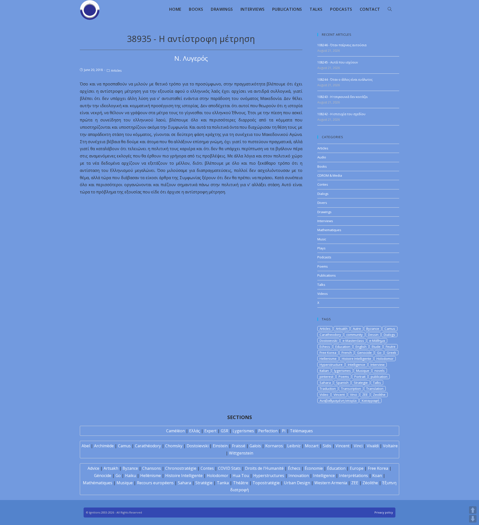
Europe (356, 468)
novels (379, 370)
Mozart (312, 446)
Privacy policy (383, 512)
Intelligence (356, 364)
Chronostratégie (180, 468)
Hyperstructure (331, 364)
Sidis (327, 446)
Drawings (324, 212)
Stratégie (204, 483)
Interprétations (353, 475)
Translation (374, 388)
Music (321, 239)
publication (379, 376)
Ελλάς (194, 431)
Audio (321, 157)
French (347, 352)
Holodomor (384, 358)
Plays (321, 248)
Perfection (268, 431)
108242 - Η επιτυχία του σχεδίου (341, 114)
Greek (391, 352)
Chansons (151, 468)
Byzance (372, 328)
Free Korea (328, 352)
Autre (357, 328)
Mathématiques (97, 483)
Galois (255, 446)
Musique (362, 370)
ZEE (365, 394)
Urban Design (297, 483)
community (354, 334)
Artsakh (342, 328)
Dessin (373, 334)
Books (322, 166)
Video (324, 394)
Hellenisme (328, 358)
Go (379, 352)
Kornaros (274, 446)
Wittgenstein (241, 453)
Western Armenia (330, 483)
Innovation (298, 475)
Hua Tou (241, 475)
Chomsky (173, 446)
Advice (93, 468)
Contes (322, 184)
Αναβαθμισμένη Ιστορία (338, 400)
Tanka (223, 483)
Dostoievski (328, 340)
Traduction (328, 388)
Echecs (325, 346)
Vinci (353, 394)
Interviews (325, 221)
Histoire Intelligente (356, 358)
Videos (322, 293)
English (361, 346)
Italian (324, 370)
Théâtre (240, 483)
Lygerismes (243, 431)
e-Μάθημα (377, 340)
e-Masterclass (353, 340)
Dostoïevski (198, 446)
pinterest (326, 376)
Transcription (351, 388)
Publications (326, 275)
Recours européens (155, 483)
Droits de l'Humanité (264, 468)
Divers (322, 202)
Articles (116, 70)
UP (473, 510)
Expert (210, 431)
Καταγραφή (370, 400)
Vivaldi (373, 446)
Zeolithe (379, 394)
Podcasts (324, 257)
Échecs (294, 468)
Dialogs (323, 193)
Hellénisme (150, 475)
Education (342, 346)
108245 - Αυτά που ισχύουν (337, 62)
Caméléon (175, 431)
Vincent (339, 394)
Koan (377, 475)
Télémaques (301, 431)
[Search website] (389, 9)
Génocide (102, 475)
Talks (321, 284)
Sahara (325, 382)
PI (284, 431)
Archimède (104, 446)
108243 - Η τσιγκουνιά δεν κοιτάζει (342, 97)
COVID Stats (229, 468)
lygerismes (342, 370)
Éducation (336, 468)
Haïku (130, 475)
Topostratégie (266, 483)
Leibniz (294, 446)
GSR (224, 431)
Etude (376, 346)
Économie (314, 468)
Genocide (364, 352)
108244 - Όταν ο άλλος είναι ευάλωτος (344, 79)
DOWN (473, 519)
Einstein (220, 446)
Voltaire (390, 446)
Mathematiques (329, 230)
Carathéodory (148, 446)
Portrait (359, 376)
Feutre (390, 346)
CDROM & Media (329, 175)
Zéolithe (370, 483)
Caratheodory (330, 334)
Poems (322, 266)
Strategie (361, 382)
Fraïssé (238, 446)
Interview (377, 364)
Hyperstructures (268, 475)
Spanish (342, 382)
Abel (86, 446)
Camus (389, 328)
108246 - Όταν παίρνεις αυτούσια (341, 45)
